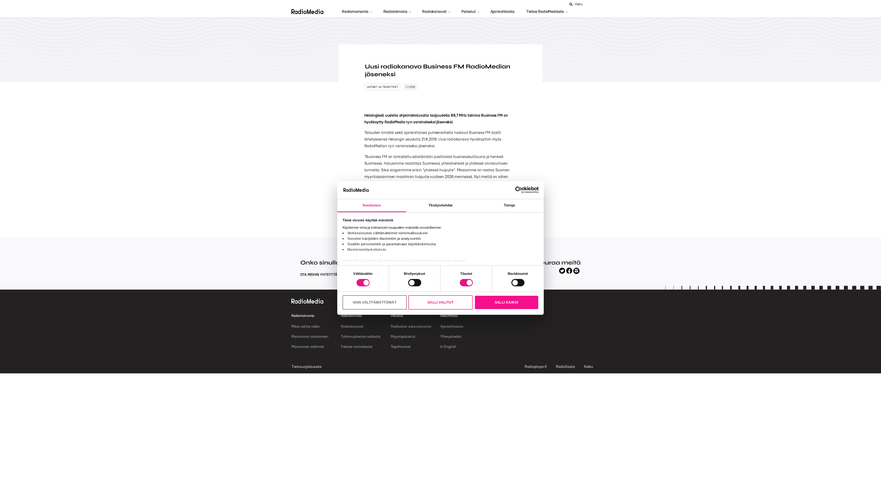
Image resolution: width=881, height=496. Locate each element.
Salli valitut (440, 302)
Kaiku (588, 366)
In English (448, 346)
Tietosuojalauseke (306, 366)
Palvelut (468, 11)
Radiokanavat (434, 11)
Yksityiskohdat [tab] (440, 205)
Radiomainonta (355, 11)
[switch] (414, 282)
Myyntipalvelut (403, 336)
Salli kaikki (507, 302)
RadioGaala (565, 366)
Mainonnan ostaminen (309, 336)
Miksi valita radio (305, 326)
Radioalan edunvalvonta (411, 326)
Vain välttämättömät (375, 302)
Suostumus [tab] (371, 205)
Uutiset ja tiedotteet (382, 87)
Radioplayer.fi (536, 366)
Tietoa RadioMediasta (545, 11)
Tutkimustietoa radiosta (360, 336)
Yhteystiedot (451, 336)
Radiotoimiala (395, 11)
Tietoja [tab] (509, 205)
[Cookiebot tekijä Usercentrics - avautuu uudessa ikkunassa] (519, 189)
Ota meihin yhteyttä (319, 274)
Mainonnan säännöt (307, 346)
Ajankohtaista (503, 11)
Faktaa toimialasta (356, 346)
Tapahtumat (401, 346)
